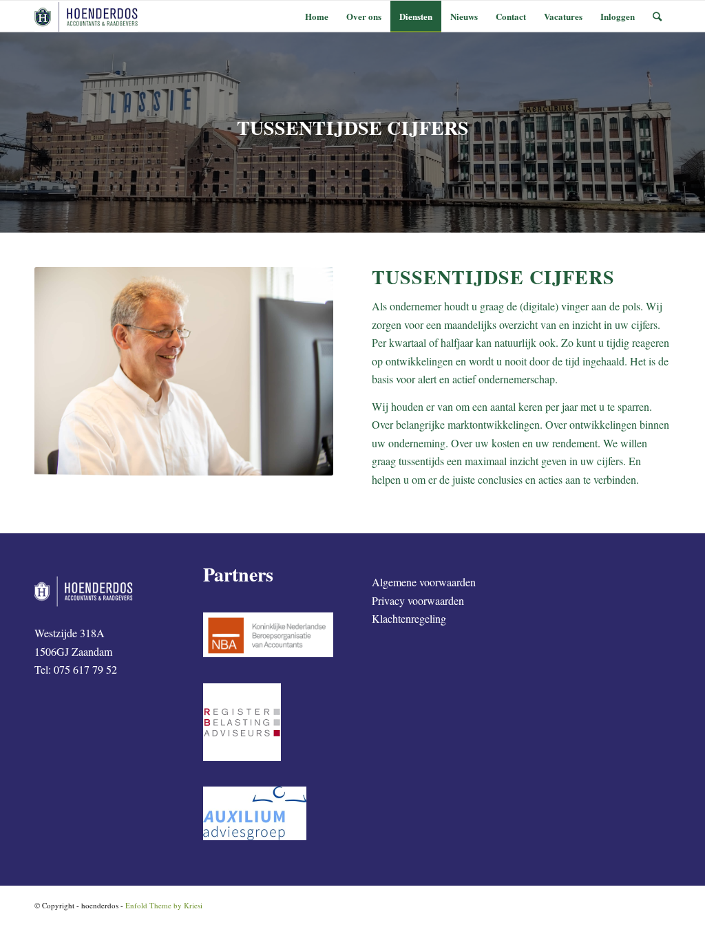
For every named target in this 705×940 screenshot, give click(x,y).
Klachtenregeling (409, 618)
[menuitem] (316, 16)
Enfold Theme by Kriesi (163, 905)
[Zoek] (657, 16)
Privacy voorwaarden (418, 600)
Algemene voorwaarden (424, 582)
